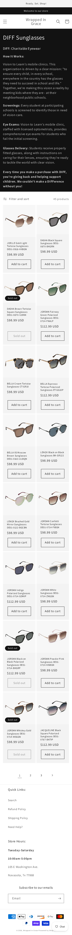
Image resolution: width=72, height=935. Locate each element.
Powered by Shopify (47, 930)
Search (12, 800)
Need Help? (15, 827)
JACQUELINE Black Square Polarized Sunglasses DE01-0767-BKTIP (50, 735)
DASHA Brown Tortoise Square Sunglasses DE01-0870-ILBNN (19, 311)
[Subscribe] (59, 898)
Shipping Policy (18, 818)
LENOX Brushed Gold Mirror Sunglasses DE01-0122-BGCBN (18, 524)
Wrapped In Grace (30, 930)
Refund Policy (17, 809)
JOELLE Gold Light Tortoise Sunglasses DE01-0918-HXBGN (17, 246)
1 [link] (20, 775)
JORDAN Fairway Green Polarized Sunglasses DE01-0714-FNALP (49, 316)
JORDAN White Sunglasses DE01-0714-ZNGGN (49, 592)
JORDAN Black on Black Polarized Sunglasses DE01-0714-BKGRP (16, 663)
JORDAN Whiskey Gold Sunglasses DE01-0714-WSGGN (19, 733)
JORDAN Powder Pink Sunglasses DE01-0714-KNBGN (52, 661)
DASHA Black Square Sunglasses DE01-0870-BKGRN (51, 243)
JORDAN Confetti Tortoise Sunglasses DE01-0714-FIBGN (51, 524)
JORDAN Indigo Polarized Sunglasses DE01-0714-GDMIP (18, 593)
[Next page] (52, 775)
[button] (5, 21)
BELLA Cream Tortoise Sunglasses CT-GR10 (19, 385)
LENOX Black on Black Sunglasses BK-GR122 (52, 454)
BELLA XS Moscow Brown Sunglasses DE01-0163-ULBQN (17, 455)
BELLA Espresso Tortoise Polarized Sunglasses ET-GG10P (51, 386)
